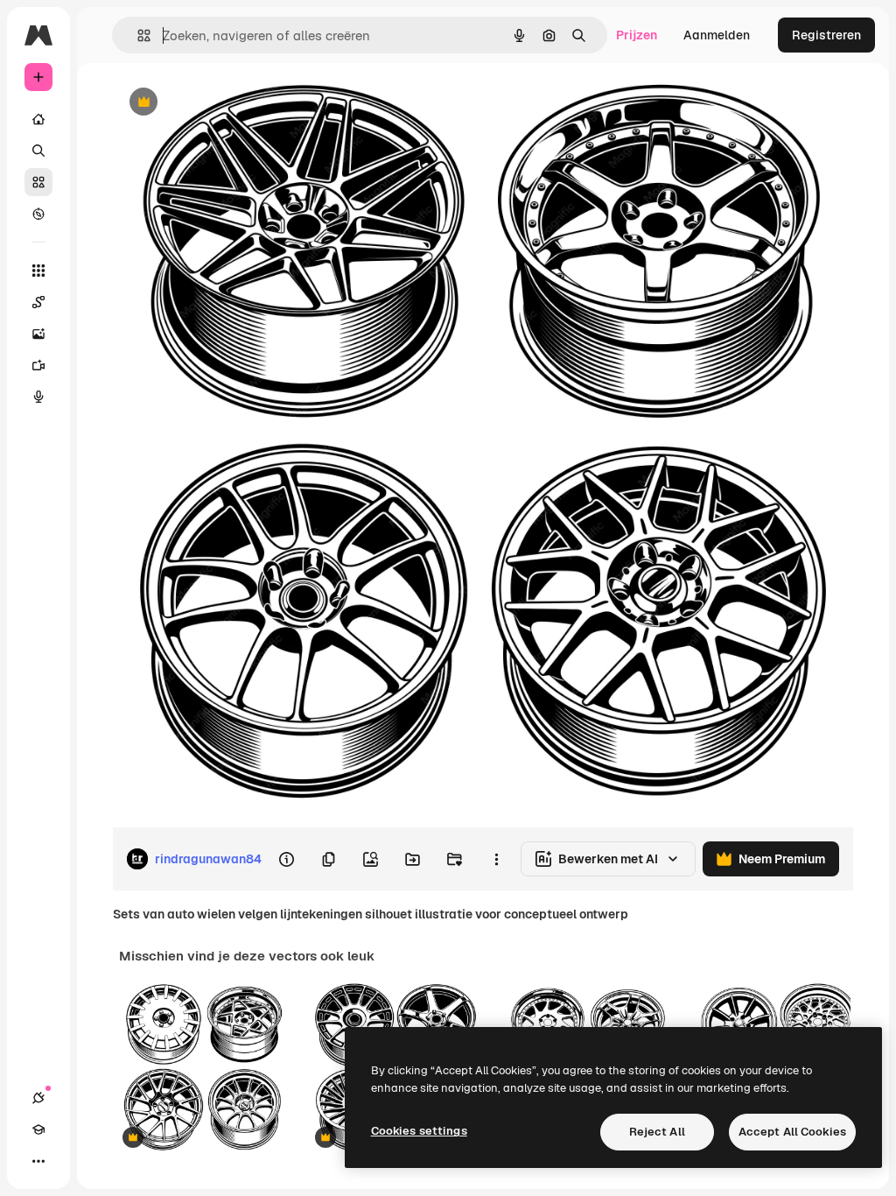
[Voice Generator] (38, 397)
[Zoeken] (38, 151)
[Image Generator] (38, 334)
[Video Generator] (38, 365)
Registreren (826, 35)
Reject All (657, 1131)
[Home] (38, 119)
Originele (227, 103)
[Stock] (38, 182)
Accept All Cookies (792, 1131)
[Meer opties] (496, 858)
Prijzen (636, 35)
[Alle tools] (38, 271)
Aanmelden (716, 35)
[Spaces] (38, 302)
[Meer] (38, 1161)
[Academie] (38, 1129)
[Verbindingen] (38, 1098)
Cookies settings (419, 1130)
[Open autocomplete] (137, 35)
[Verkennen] (38, 214)
